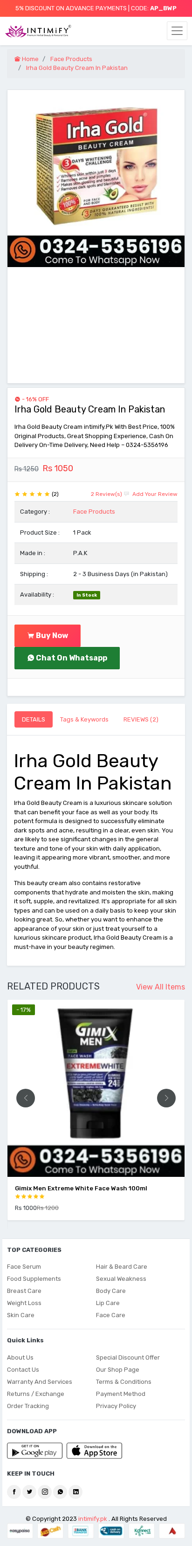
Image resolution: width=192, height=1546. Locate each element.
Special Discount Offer (128, 1357)
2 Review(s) (106, 494)
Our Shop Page (117, 1369)
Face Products (94, 511)
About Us (20, 1357)
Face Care (110, 1315)
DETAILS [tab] (33, 719)
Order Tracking (28, 1405)
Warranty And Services (39, 1381)
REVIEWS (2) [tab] (140, 719)
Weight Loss (24, 1302)
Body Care (111, 1290)
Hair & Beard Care (121, 1266)
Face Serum (24, 1266)
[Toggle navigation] (177, 30)
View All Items (160, 987)
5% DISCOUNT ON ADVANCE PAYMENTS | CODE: (96, 8)
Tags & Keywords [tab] (84, 719)
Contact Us (23, 1369)
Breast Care (24, 1290)
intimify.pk (92, 1518)
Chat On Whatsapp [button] (70, 657)
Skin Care (20, 1315)
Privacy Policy (116, 1405)
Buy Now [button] (51, 635)
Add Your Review (154, 494)
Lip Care (108, 1302)
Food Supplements (34, 1278)
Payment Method (120, 1393)
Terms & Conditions (123, 1381)
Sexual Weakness (121, 1278)
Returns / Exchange (35, 1393)
